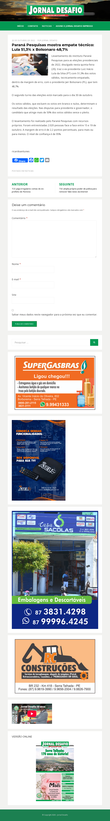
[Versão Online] (55, 771)
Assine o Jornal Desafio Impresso (74, 26)
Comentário (20, 218)
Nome (16, 264)
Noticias (47, 26)
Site (14, 294)
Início (20, 26)
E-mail (16, 279)
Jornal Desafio (49, 40)
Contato (33, 26)
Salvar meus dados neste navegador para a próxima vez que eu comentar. (54, 314)
